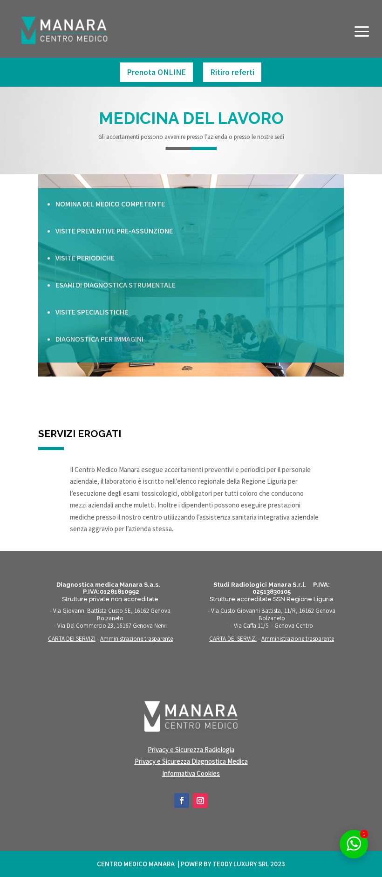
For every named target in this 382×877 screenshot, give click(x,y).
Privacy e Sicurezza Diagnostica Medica (191, 761)
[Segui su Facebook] (181, 800)
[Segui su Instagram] (200, 800)
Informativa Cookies (191, 773)
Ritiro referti (232, 72)
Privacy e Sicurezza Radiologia (191, 749)
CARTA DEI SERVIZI (72, 639)
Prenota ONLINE (156, 72)
